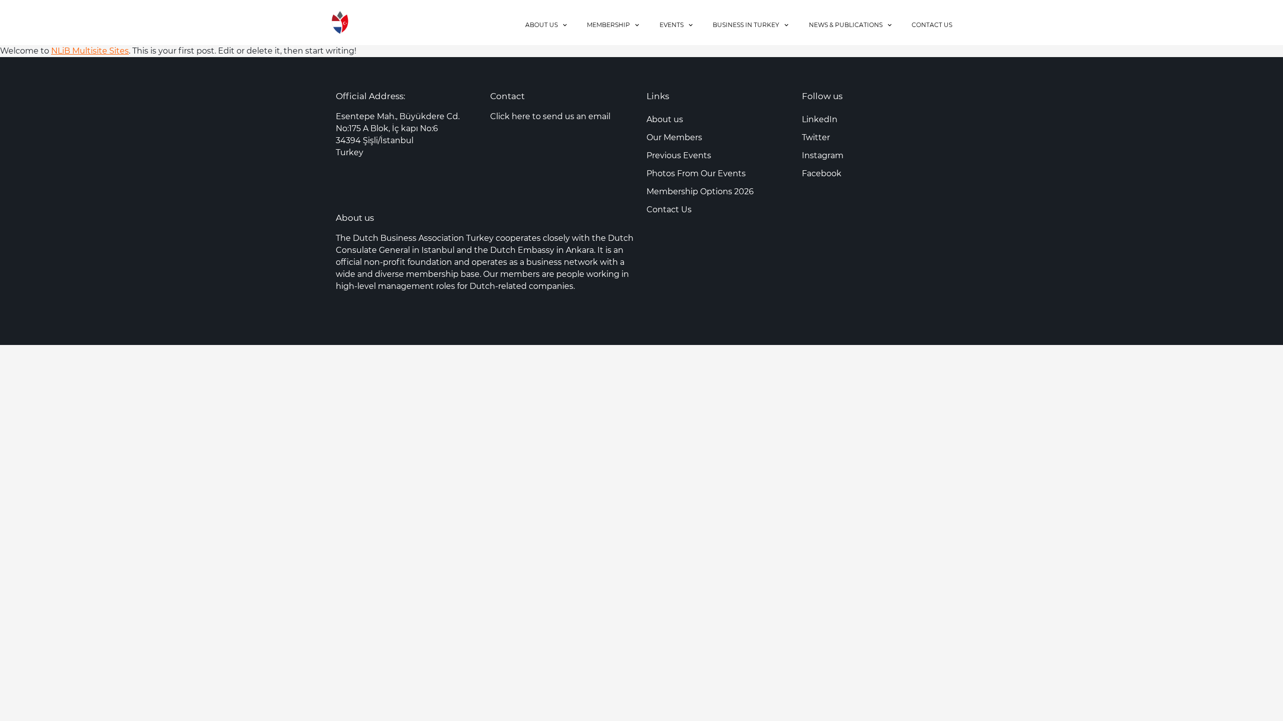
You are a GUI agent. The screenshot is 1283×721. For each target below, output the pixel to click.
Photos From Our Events (696, 173)
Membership (608, 25)
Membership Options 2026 (700, 191)
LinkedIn (819, 119)
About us (541, 25)
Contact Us (932, 25)
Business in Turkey (746, 25)
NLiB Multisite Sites (90, 51)
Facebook (821, 173)
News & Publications (846, 25)
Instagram (822, 155)
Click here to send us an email (550, 116)
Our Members (674, 137)
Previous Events (679, 155)
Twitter (816, 137)
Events (672, 25)
